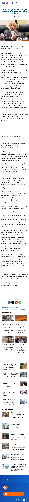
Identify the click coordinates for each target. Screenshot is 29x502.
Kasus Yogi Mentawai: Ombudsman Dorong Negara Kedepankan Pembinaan (17, 427)
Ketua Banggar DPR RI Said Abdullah (10, 309)
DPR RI (16, 307)
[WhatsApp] (19, 302)
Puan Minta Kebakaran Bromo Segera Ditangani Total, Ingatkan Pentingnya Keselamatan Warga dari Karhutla (20, 327)
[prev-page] (13, 356)
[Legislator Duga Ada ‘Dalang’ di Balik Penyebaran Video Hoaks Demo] (8, 339)
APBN (8, 307)
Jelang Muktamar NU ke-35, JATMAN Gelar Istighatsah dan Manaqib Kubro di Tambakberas (10, 376)
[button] (25, 500)
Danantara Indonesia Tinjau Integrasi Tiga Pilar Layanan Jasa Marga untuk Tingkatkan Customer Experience (18, 467)
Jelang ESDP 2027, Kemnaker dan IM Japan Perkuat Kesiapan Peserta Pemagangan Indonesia (18, 447)
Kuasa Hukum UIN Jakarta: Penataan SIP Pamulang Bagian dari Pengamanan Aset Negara (10, 384)
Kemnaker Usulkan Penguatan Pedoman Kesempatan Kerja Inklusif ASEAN (10, 393)
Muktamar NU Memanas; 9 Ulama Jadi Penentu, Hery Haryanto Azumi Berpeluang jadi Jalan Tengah (18, 416)
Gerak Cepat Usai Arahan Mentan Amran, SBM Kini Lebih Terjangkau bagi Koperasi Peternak (9, 367)
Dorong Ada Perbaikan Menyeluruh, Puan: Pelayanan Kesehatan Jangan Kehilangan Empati (21, 348)
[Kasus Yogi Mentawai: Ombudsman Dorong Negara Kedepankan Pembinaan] (5, 426)
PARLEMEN (14, 6)
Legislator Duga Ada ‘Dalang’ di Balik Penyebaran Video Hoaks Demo (8, 347)
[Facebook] (9, 302)
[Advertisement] (14, 130)
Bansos (12, 307)
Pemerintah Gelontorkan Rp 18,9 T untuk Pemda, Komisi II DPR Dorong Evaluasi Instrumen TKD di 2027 (8, 327)
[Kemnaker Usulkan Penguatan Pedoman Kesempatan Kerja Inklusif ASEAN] (24, 392)
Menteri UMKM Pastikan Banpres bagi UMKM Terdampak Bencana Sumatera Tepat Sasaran (9, 402)
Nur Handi (16, 16)
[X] (12, 302)
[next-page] (15, 356)
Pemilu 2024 (22, 309)
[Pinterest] (16, 302)
